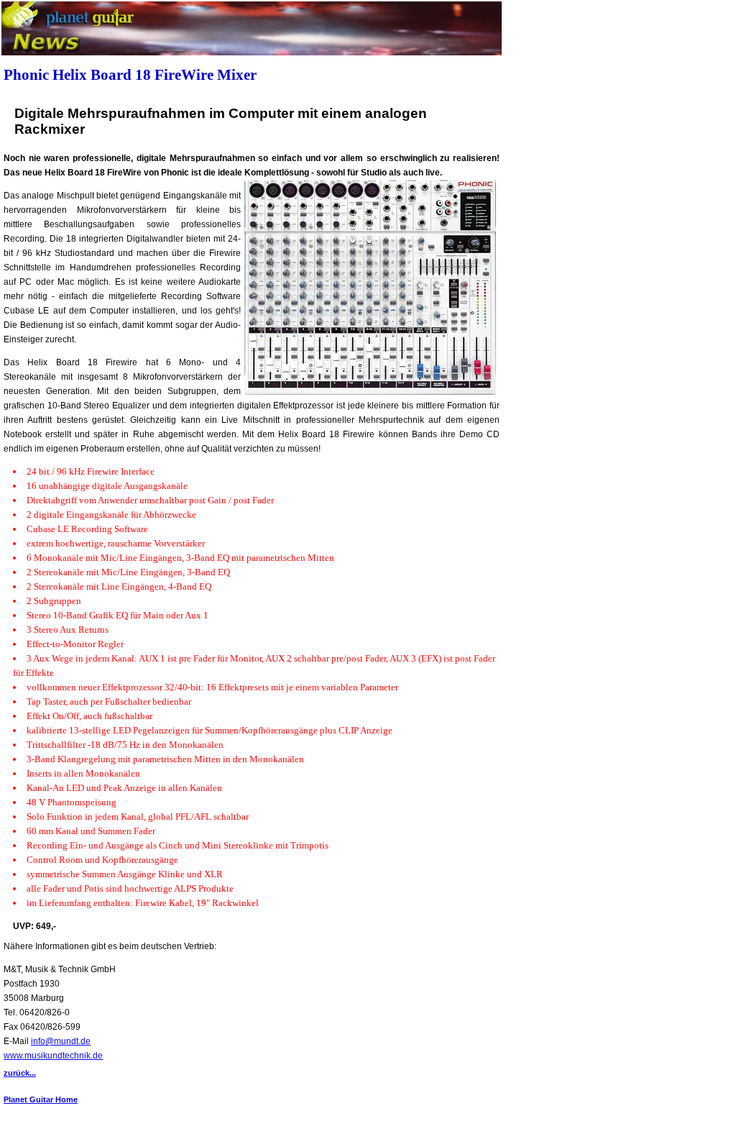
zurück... (20, 1073)
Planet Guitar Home (41, 1099)
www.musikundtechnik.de (53, 1056)
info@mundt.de (61, 1041)
